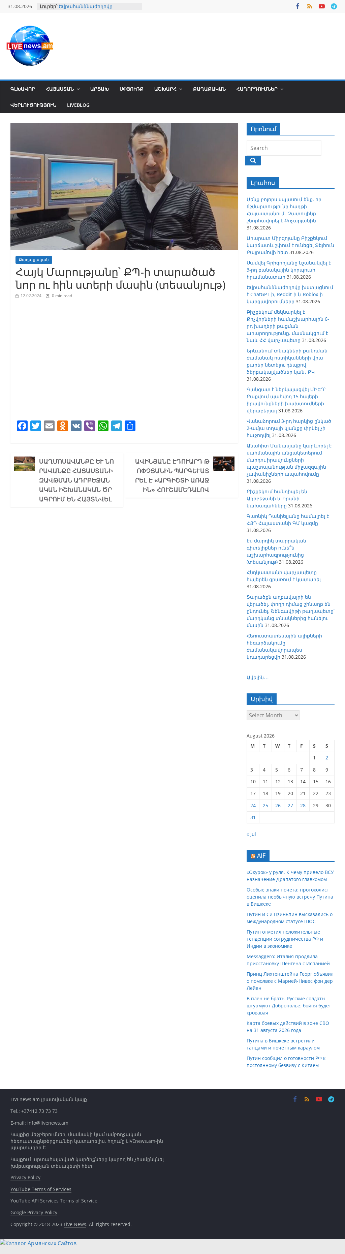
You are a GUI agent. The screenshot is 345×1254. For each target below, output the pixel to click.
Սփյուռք (132, 89)
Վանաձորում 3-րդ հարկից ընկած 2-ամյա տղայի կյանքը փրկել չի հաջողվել (289, 428)
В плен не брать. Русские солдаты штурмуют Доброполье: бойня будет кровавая (289, 1005)
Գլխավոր (22, 89)
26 (278, 805)
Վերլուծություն (33, 105)
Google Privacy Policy (33, 1212)
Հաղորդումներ (257, 89)
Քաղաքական (209, 89)
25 (265, 805)
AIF (261, 855)
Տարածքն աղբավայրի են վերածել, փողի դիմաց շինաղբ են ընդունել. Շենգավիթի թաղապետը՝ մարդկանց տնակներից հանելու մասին (291, 611)
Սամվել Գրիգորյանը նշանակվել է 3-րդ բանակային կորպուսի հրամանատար (289, 269)
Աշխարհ (165, 89)
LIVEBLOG (78, 105)
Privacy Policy (25, 1177)
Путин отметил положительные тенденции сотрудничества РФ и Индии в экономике (285, 939)
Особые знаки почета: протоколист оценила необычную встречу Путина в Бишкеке (290, 896)
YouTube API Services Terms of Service (53, 1200)
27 (290, 805)
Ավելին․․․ (258, 677)
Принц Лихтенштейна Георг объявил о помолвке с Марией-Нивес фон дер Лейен (290, 981)
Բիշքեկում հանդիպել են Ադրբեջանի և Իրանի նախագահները (277, 498)
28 (303, 805)
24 (253, 805)
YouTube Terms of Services (40, 1189)
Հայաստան (60, 89)
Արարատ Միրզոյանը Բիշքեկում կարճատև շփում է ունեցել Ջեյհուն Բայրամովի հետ (290, 245)
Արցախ (99, 89)
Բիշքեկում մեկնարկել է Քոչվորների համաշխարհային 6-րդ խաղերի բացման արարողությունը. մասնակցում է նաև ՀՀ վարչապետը (288, 326)
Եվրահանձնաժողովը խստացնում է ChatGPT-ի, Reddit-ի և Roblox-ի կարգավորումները (290, 294)
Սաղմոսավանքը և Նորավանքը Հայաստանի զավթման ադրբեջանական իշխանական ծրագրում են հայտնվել (76, 480)
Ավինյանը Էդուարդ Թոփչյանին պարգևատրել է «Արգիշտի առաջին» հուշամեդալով (172, 475)
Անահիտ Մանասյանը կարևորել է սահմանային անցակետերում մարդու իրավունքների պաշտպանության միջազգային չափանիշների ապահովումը (289, 459)
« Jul (251, 834)
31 (253, 817)
